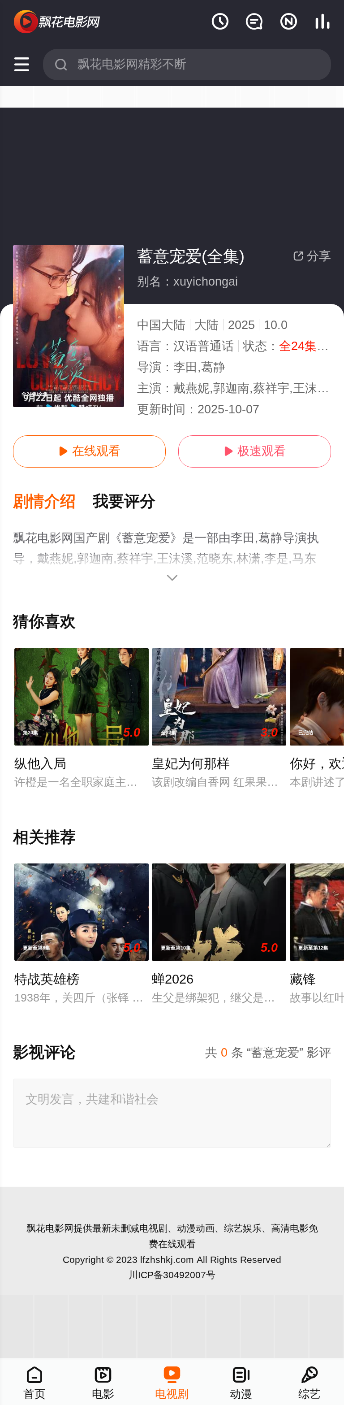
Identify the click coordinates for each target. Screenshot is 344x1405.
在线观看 (89, 451)
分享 (312, 256)
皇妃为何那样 (191, 763)
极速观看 (255, 451)
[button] (53, 502)
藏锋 (303, 979)
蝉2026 (173, 979)
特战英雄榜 (46, 979)
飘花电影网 (49, 1228)
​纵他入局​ (40, 763)
